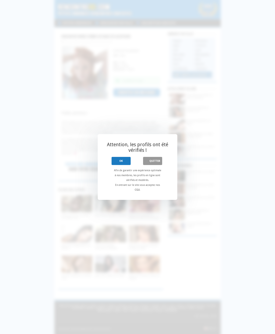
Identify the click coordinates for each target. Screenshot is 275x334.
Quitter (154, 160)
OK (121, 160)
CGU (137, 189)
